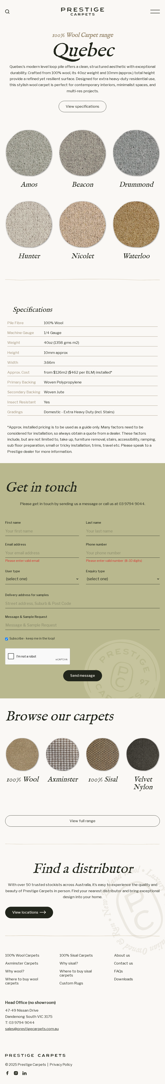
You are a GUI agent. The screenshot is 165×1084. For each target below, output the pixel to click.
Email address (15, 544)
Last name (93, 522)
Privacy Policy (61, 1065)
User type (12, 571)
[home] (82, 11)
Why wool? (14, 971)
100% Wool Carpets (22, 955)
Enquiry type (95, 571)
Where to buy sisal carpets (76, 973)
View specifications (82, 106)
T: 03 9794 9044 (20, 1022)
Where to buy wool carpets (21, 981)
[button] (155, 11)
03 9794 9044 (132, 504)
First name (13, 522)
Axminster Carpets (21, 963)
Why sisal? (69, 963)
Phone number (96, 544)
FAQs (118, 971)
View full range (82, 821)
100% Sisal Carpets (76, 955)
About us (122, 955)
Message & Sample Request (26, 617)
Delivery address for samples (27, 595)
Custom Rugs (71, 983)
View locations (29, 912)
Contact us (123, 963)
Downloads (123, 979)
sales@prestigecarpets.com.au (32, 1029)
